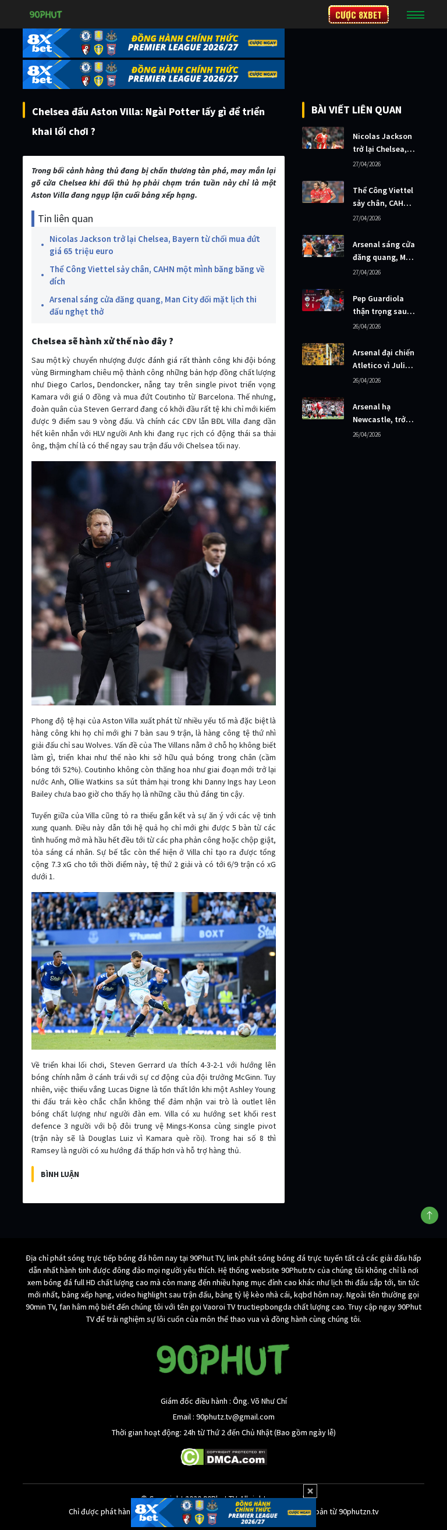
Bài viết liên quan (356, 109)
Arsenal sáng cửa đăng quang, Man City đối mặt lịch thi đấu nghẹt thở (153, 305)
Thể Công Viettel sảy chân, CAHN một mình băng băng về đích (157, 275)
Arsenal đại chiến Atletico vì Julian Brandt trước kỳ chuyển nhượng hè (383, 359)
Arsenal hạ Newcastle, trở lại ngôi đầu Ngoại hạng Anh (381, 413)
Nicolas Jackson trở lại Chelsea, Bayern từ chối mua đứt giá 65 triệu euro (154, 244)
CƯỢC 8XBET (358, 14)
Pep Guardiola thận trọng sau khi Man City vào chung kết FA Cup (383, 305)
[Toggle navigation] (415, 14)
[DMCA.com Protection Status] (223, 1456)
